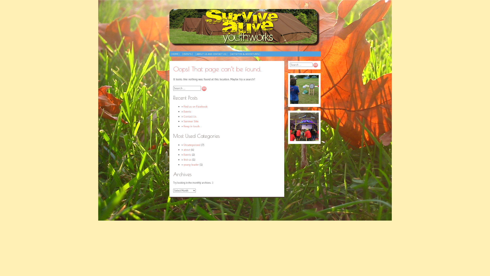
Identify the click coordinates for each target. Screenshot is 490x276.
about (187, 149)
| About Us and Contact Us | (211, 54)
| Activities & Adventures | (245, 54)
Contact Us (190, 116)
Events (187, 111)
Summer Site (191, 121)
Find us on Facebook (195, 106)
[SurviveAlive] (245, 28)
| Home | (175, 54)
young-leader (191, 164)
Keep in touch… (193, 126)
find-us (187, 159)
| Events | (187, 54)
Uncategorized (192, 145)
